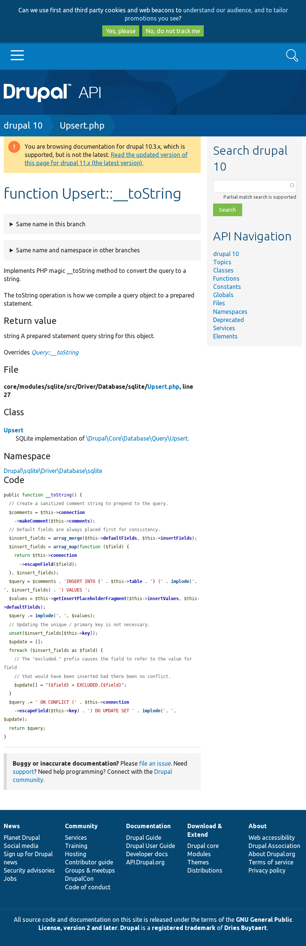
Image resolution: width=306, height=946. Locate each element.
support (23, 771)
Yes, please (120, 31)
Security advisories (29, 870)
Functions (226, 278)
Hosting (75, 854)
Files (219, 303)
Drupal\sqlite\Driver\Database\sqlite (53, 470)
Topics (222, 262)
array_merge (67, 538)
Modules (199, 854)
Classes (223, 270)
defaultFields (120, 538)
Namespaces (230, 311)
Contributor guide (89, 862)
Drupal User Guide (150, 845)
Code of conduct (87, 887)
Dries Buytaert (245, 927)
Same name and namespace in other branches (78, 250)
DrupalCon (79, 878)
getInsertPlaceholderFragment (90, 598)
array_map (65, 546)
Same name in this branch (50, 224)
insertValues (163, 598)
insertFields (176, 538)
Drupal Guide (143, 837)
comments (79, 521)
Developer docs (147, 854)
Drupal (130, 927)
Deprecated (228, 319)
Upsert (14, 430)
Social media (21, 845)
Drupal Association (274, 845)
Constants (227, 286)
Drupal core (203, 845)
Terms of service (271, 862)
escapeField (39, 564)
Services (224, 328)
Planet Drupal (22, 837)
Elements (225, 336)
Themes (198, 862)
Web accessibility (272, 837)
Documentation (148, 826)
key (86, 633)
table (135, 581)
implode (180, 581)
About (258, 826)
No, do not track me (173, 31)
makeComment (33, 521)
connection (72, 512)
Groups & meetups (90, 870)
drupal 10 (23, 125)
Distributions (204, 870)
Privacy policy (267, 870)
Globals (223, 294)
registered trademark (183, 927)
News (12, 826)
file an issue (155, 763)
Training (76, 845)
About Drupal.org (272, 854)
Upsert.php (82, 125)
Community (81, 826)
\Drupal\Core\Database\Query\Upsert (137, 438)
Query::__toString (54, 352)
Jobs (10, 878)
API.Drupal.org (145, 862)
